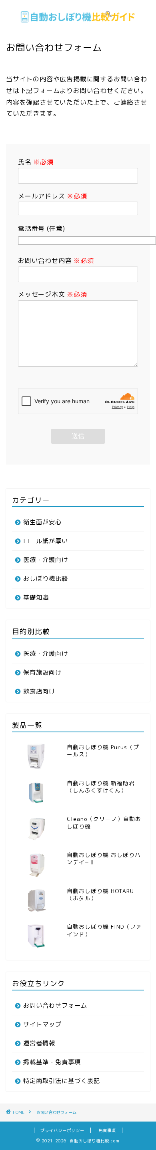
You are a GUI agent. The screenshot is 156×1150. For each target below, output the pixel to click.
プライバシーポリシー (62, 1130)
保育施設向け (42, 672)
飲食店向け (39, 691)
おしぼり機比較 (45, 578)
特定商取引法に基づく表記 (61, 1081)
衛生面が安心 (42, 522)
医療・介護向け (45, 560)
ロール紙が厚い (45, 541)
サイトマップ (42, 1024)
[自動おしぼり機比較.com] (78, 24)
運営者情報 (39, 1043)
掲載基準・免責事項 (52, 1062)
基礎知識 (36, 597)
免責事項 (107, 1130)
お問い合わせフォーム (55, 1005)
